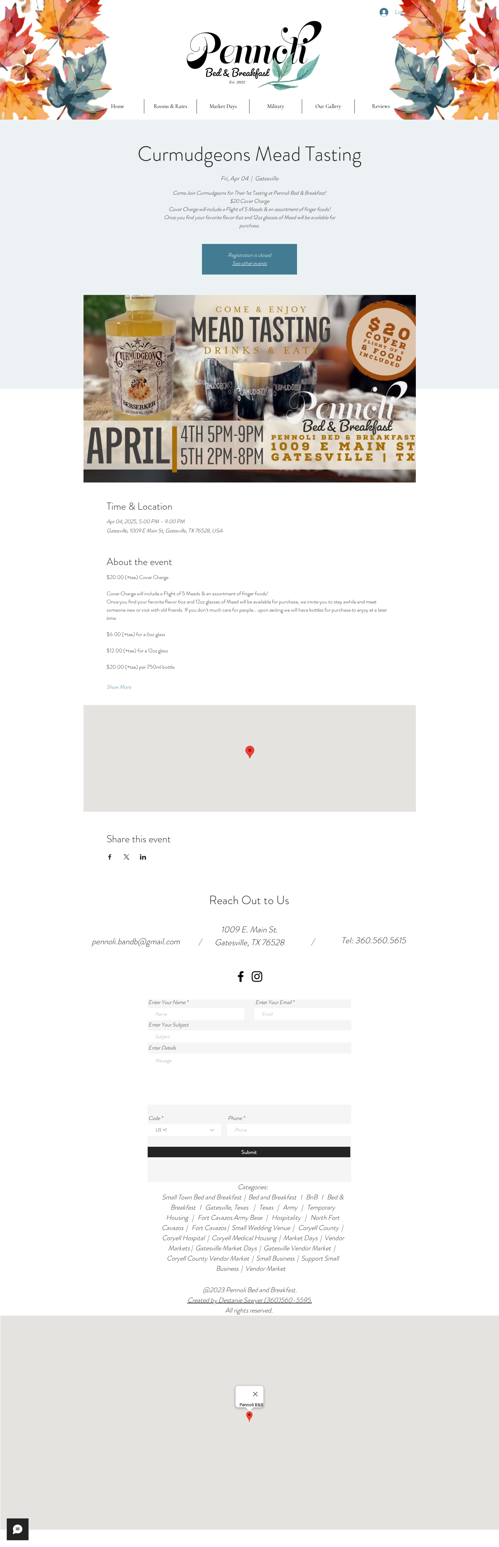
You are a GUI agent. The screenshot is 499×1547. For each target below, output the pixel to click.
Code (154, 1118)
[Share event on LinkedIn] (143, 857)
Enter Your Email (273, 1002)
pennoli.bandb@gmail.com (136, 941)
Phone (235, 1118)
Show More (119, 687)
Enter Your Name (166, 1002)
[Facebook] (241, 976)
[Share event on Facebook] (110, 857)
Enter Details (162, 1048)
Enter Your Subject (168, 1024)
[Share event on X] (126, 857)
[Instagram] (257, 976)
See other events (249, 263)
